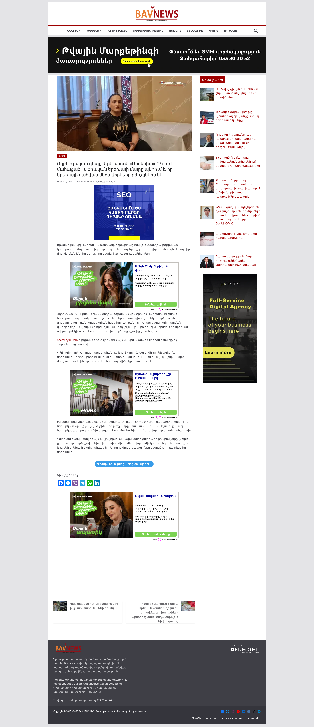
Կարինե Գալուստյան (102, 181)
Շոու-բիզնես (117, 30)
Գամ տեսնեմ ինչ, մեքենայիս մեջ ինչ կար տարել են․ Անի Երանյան (94, 606)
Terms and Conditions (231, 717)
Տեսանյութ (195, 30)
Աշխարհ (175, 30)
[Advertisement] (124, 570)
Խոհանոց (231, 30)
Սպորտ (213, 30)
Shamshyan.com (67, 340)
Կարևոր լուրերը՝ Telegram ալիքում (125, 464)
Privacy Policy (254, 717)
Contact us (210, 717)
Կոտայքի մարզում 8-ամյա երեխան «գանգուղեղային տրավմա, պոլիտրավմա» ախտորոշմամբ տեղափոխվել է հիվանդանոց (155, 612)
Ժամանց (93, 30)
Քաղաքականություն (148, 30)
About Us (196, 717)
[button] (79, 30)
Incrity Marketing (119, 711)
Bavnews (81, 181)
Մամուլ (72, 30)
